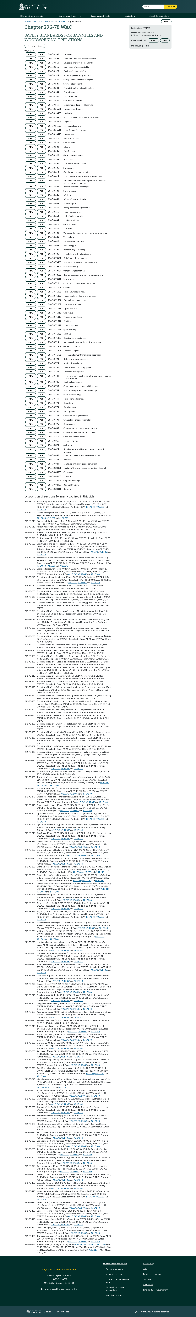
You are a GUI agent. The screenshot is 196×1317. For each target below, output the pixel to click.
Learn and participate (100, 16)
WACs (53, 21)
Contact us (148, 1284)
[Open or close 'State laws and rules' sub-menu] (80, 16)
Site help (147, 1279)
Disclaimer (48, 1311)
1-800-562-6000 (59, 1279)
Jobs (145, 1269)
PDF (165, 40)
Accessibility (148, 1263)
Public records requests (153, 1274)
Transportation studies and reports (117, 1280)
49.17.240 (41, 509)
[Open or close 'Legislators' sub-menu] (139, 16)
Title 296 (61, 21)
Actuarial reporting (113, 1274)
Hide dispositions (35, 46)
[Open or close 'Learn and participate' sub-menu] (114, 16)
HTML (153, 40)
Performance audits (114, 1269)
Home (27, 21)
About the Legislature (159, 16)
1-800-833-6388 (68, 1283)
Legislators (130, 16)
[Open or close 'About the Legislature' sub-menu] (173, 16)
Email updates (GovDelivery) (155, 1289)
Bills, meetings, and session (32, 16)
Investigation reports (114, 1295)
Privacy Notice (62, 1311)
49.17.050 (99, 507)
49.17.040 (90, 507)
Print (166, 21)
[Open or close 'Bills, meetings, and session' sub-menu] (48, 16)
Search (170, 6)
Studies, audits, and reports (115, 1263)
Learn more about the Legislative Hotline (59, 1289)
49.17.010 (92, 1250)
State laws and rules (67, 16)
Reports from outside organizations (114, 1288)
